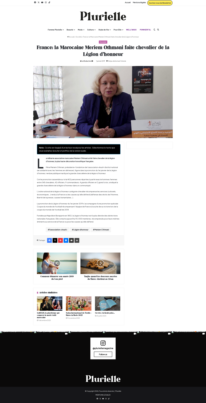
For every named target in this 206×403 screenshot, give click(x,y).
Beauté (70, 29)
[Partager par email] (71, 240)
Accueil (128, 2)
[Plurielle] (103, 16)
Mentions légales (139, 2)
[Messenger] (66, 240)
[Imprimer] (77, 240)
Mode (80, 29)
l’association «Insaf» (58, 229)
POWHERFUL (145, 29)
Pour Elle (117, 29)
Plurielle (118, 391)
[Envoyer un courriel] (92, 61)
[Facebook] (49, 240)
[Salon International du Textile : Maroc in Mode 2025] (78, 303)
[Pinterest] (60, 240)
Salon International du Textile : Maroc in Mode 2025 (78, 314)
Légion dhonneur (80, 229)
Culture (90, 29)
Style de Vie (103, 29)
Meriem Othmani (102, 229)
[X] (55, 240)
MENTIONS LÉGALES (103, 395)
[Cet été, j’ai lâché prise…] (107, 303)
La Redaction (86, 61)
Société (79, 37)
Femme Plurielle (55, 29)
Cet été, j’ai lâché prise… (105, 313)
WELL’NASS (131, 29)
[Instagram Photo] (17, 348)
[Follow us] (103, 344)
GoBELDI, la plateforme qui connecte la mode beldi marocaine (48, 315)
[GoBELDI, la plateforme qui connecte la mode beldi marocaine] (49, 303)
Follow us (103, 354)
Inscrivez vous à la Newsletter (160, 3)
